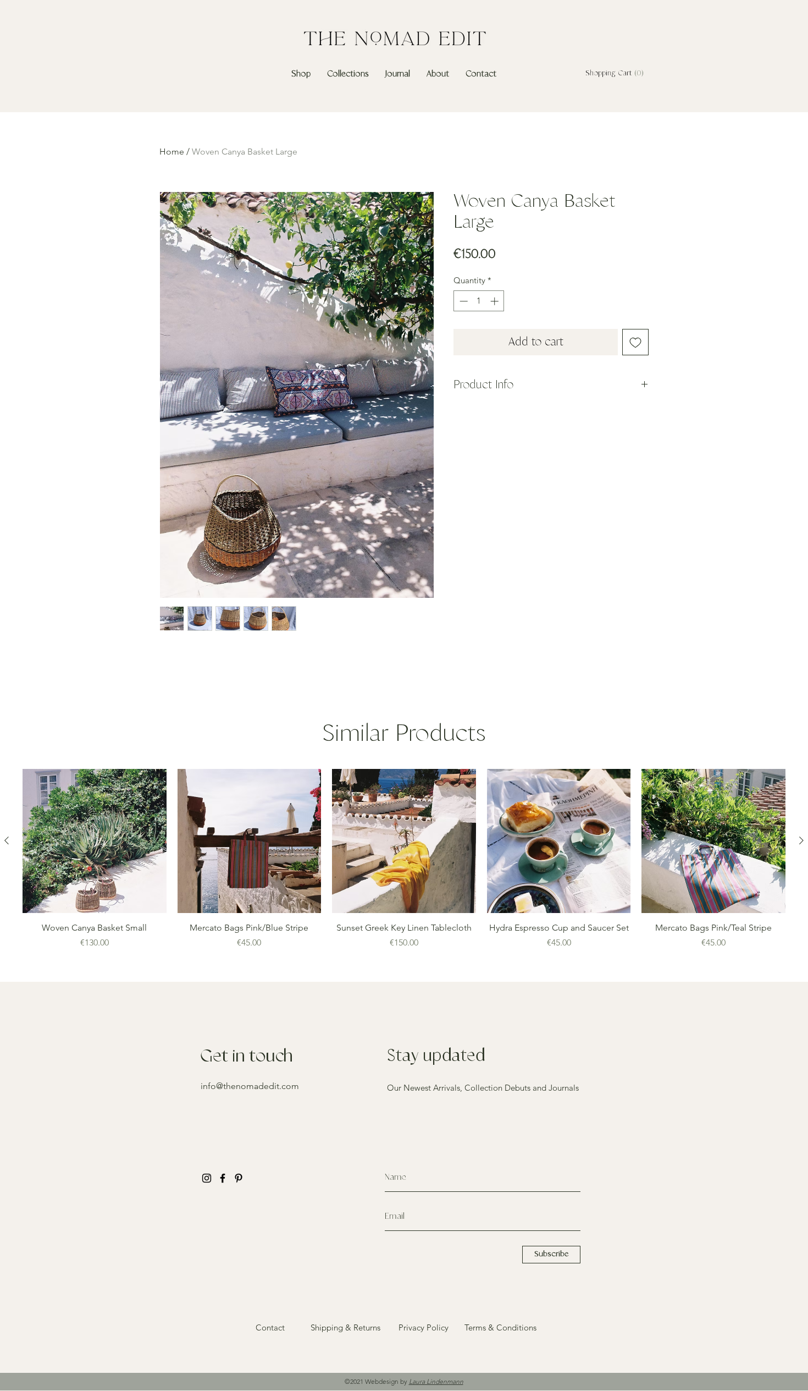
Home (171, 151)
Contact (270, 1327)
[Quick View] (95, 841)
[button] (612, 73)
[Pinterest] (239, 1178)
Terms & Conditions (500, 1327)
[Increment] (495, 301)
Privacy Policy (424, 1327)
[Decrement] (462, 301)
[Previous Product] (6, 840)
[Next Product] (801, 840)
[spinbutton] (479, 301)
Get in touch (247, 1056)
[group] (404, 865)
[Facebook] (223, 1178)
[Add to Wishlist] (635, 342)
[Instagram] (207, 1178)
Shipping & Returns (345, 1327)
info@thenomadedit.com (250, 1086)
